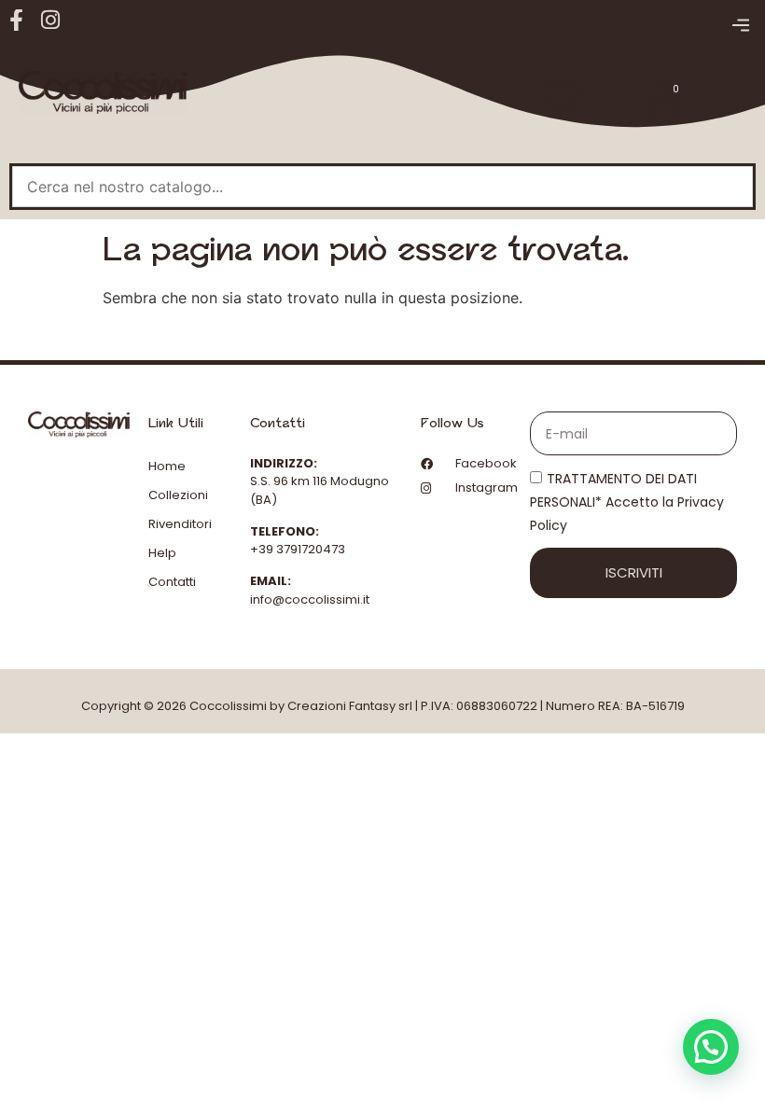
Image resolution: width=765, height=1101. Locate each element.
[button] (740, 26)
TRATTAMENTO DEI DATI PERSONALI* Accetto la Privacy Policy (627, 503)
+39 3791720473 (297, 549)
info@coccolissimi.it (309, 599)
